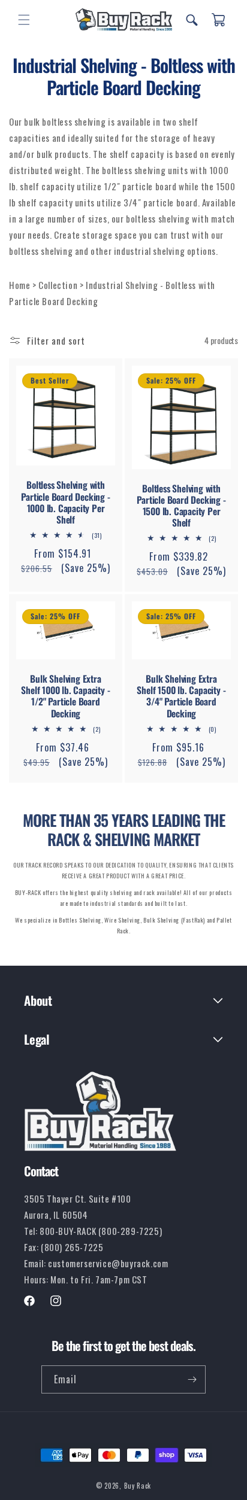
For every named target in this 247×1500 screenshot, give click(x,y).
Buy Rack (138, 1485)
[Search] (192, 20)
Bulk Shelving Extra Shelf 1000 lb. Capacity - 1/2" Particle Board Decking (65, 696)
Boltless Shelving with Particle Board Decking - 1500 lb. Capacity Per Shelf (181, 505)
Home (20, 284)
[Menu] (24, 20)
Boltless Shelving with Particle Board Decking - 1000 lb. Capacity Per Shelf (65, 502)
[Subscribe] (192, 1379)
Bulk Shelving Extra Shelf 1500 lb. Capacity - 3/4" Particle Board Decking (181, 696)
